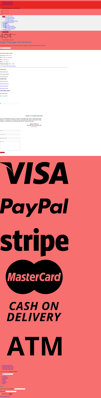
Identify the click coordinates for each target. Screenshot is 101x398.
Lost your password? (5, 396)
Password (2, 391)
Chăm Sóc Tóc (10, 22)
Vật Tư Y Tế (7, 30)
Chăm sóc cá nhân (9, 17)
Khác (6, 23)
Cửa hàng (4, 27)
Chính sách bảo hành (4, 71)
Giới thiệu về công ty (4, 81)
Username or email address (7, 388)
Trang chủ (4, 22)
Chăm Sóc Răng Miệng (12, 21)
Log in (11, 393)
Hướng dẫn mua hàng (7, 4)
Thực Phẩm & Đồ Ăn (10, 28)
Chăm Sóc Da (10, 19)
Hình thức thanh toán (4, 85)
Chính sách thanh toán (7, 3)
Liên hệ (4, 25)
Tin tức (4, 24)
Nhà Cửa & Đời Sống (9, 26)
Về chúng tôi (5, 378)
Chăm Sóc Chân (11, 18)
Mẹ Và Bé (7, 25)
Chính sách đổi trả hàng (4, 74)
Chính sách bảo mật (4, 76)
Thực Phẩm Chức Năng (10, 27)
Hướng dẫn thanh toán (7, 1)
